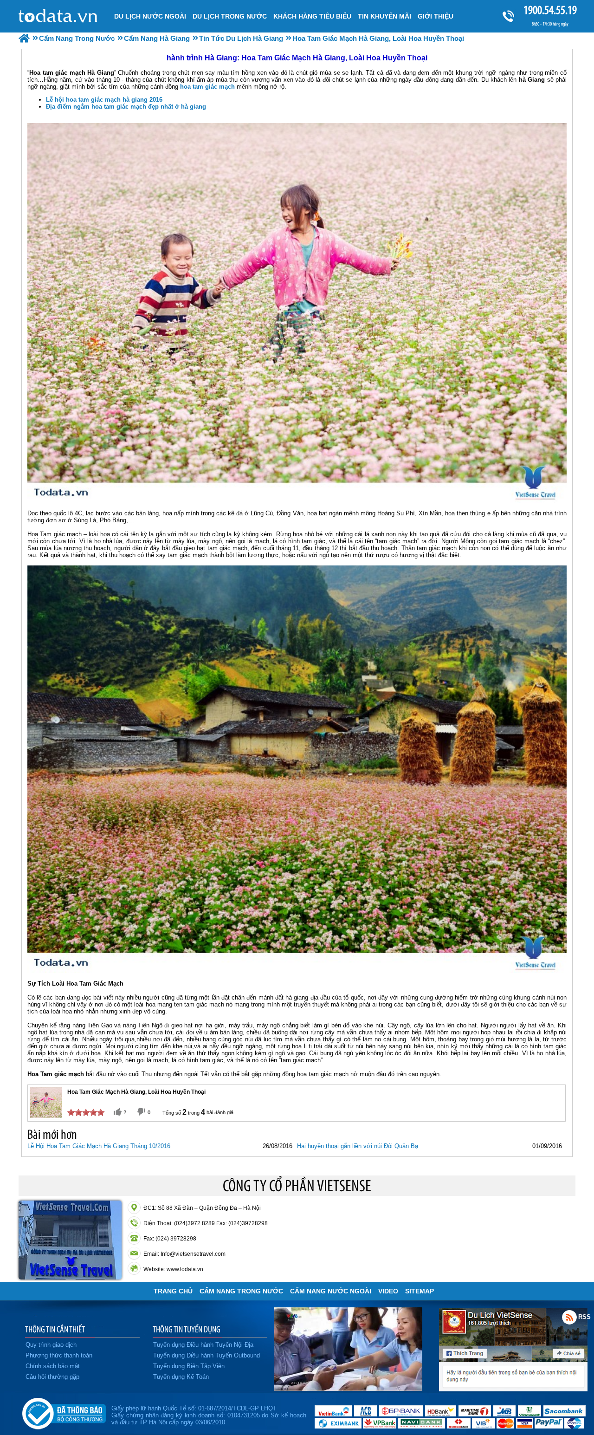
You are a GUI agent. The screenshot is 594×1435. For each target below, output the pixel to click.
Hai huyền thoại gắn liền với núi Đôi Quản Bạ (357, 1146)
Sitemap (419, 1291)
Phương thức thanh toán (59, 1355)
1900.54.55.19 (550, 10)
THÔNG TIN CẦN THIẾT (55, 1329)
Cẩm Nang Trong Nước (241, 1291)
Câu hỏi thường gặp (52, 1376)
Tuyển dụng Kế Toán (181, 1376)
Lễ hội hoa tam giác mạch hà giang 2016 (104, 99)
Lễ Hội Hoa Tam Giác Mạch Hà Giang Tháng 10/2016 (98, 1146)
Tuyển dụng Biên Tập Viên (189, 1366)
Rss (569, 1317)
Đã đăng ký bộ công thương (64, 1411)
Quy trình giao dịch (51, 1344)
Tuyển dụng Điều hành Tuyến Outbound (206, 1355)
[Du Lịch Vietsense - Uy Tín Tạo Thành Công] (348, 1388)
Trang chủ (173, 1291)
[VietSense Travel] (24, 38)
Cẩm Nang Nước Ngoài (330, 1291)
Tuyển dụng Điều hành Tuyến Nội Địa (203, 1344)
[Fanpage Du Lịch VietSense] (513, 1389)
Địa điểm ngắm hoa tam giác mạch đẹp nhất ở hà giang (126, 106)
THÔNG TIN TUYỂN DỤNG (186, 1329)
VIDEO (388, 1291)
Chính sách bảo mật (53, 1366)
